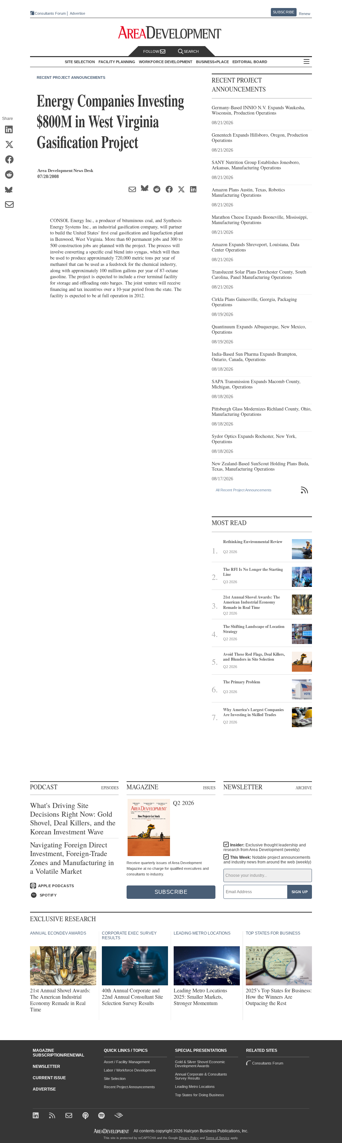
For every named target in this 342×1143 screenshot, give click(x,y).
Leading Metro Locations (195, 1087)
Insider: (264, 847)
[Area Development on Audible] (119, 1116)
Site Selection (115, 1079)
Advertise (77, 13)
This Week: (267, 859)
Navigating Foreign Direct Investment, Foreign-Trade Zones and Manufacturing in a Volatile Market (72, 858)
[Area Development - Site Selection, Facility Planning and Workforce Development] (171, 32)
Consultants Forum (50, 13)
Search (191, 51)
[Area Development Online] (112, 1131)
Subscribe (283, 12)
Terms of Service (217, 1138)
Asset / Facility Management (127, 1062)
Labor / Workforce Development (130, 1070)
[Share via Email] (11, 205)
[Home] (69, 1116)
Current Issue (49, 1078)
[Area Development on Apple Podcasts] (86, 1116)
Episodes (110, 787)
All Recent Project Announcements (244, 490)
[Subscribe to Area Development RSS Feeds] (53, 1116)
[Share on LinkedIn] (11, 130)
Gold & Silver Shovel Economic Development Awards (200, 1064)
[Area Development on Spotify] (102, 1116)
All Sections (307, 62)
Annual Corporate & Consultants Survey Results (201, 1076)
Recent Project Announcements (71, 77)
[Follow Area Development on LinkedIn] (37, 1116)
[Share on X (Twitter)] (11, 145)
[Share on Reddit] (11, 175)
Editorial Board (249, 62)
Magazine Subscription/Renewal (58, 1052)
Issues (209, 787)
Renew (304, 14)
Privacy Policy (189, 1138)
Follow (151, 51)
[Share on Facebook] (11, 160)
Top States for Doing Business (199, 1095)
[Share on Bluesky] (11, 190)
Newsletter (46, 1066)
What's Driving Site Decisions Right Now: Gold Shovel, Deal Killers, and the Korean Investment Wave (73, 818)
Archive (304, 787)
